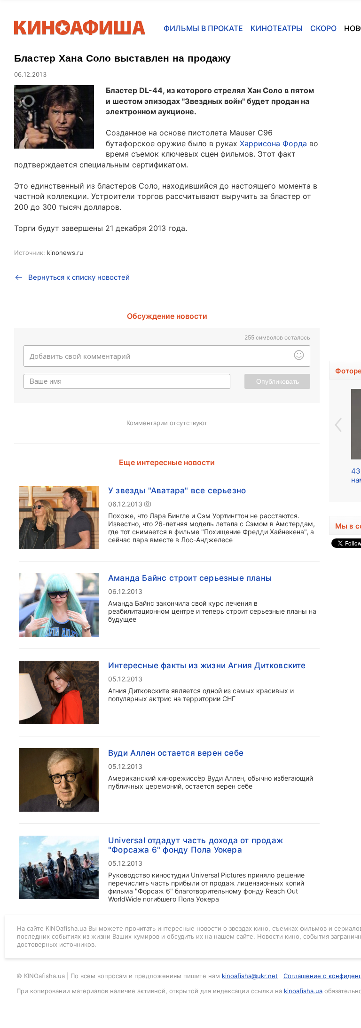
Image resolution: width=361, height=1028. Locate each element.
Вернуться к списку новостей (79, 277)
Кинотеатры (277, 28)
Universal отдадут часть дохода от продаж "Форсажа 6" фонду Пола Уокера (195, 845)
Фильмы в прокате (203, 28)
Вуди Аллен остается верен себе (175, 753)
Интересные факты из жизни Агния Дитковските (207, 665)
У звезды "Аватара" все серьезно (177, 490)
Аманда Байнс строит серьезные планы (190, 578)
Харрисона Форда (273, 143)
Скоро (323, 28)
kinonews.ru (65, 252)
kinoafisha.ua (303, 991)
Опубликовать (277, 381)
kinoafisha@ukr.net (250, 976)
